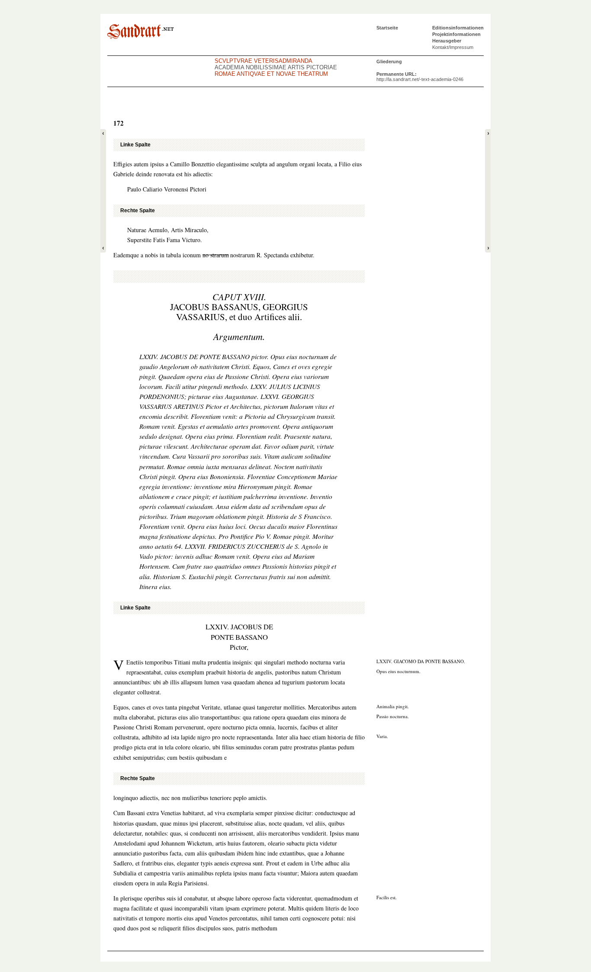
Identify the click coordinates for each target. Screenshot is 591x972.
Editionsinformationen (458, 27)
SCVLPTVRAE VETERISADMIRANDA (263, 61)
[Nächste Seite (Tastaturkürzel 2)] (488, 191)
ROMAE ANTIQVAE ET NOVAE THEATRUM (271, 74)
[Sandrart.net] (140, 31)
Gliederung (389, 61)
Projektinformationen (456, 34)
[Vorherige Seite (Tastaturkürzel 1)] (103, 191)
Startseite (387, 27)
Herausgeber (446, 40)
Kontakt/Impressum (452, 47)
